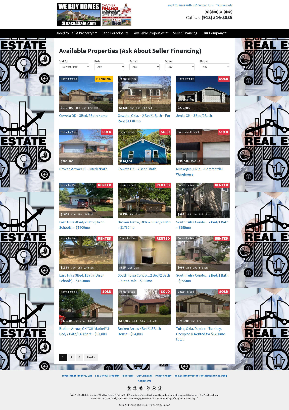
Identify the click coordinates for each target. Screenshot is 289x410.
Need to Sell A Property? (75, 33)
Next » (91, 357)
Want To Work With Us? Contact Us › (190, 5)
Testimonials (224, 5)
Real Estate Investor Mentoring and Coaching (200, 376)
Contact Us (144, 381)
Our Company (213, 33)
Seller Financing (185, 33)
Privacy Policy (163, 376)
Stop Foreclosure (115, 33)
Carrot (166, 405)
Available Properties (149, 33)
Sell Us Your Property (107, 376)
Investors (127, 376)
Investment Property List (77, 376)
